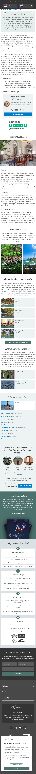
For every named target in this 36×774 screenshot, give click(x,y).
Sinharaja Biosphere (7, 416)
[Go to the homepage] (18, 12)
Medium (13, 91)
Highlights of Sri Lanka (8, 263)
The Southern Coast (7, 414)
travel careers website (18, 719)
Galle (17, 402)
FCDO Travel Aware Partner (18, 625)
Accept (17, 768)
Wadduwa (4, 425)
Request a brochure (18, 513)
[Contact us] (4, 12)
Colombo (4, 439)
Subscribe (18, 673)
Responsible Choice (26, 27)
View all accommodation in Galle (18, 342)
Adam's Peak (5, 430)
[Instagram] (15, 728)
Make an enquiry (18, 114)
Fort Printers (19, 320)
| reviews (17, 128)
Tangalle (4, 422)
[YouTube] (20, 728)
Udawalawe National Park (9, 428)
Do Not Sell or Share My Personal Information (16, 763)
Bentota (3, 419)
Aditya (17, 300)
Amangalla (18, 310)
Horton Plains (5, 436)
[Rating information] (18, 92)
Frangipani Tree (20, 331)
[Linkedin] (24, 728)
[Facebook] (11, 728)
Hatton (3, 433)
